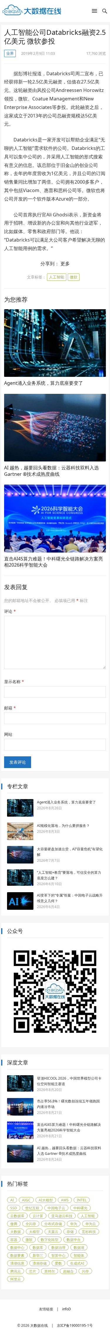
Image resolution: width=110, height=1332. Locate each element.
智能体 (79, 1255)
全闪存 (31, 1223)
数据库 (38, 1247)
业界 (10, 53)
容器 (13, 1239)
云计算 (38, 1215)
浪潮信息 (17, 1263)
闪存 (85, 1271)
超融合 (68, 1271)
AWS (65, 1200)
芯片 (32, 1271)
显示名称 (14, 681)
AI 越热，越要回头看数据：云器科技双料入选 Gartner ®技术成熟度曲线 (51, 470)
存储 (70, 1231)
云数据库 (17, 1215)
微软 (73, 277)
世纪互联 (32, 1208)
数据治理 (58, 1247)
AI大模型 (46, 1200)
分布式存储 (53, 1223)
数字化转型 (49, 1239)
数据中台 (74, 1239)
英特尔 (49, 1271)
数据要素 (17, 1255)
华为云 (90, 1223)
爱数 (58, 1263)
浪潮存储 (40, 1263)
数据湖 (79, 1247)
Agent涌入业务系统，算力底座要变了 (43, 383)
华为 (73, 1223)
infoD (66, 1309)
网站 (8, 734)
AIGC (26, 1200)
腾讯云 (15, 1271)
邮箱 (10, 708)
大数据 (15, 1231)
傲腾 (13, 1223)
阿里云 (15, 1279)
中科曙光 (80, 1208)
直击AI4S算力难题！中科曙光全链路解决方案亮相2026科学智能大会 (53, 561)
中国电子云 (56, 1208)
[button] (94, 12)
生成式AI (77, 1263)
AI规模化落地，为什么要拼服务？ (63, 825)
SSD (13, 1208)
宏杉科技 (89, 1231)
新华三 (38, 1255)
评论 (10, 611)
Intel (82, 1200)
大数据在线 (39, 1325)
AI (12, 1200)
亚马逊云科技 (61, 1215)
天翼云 (53, 1231)
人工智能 (56, 277)
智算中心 (58, 1255)
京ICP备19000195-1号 (75, 1325)
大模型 (34, 1231)
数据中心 (17, 1247)
